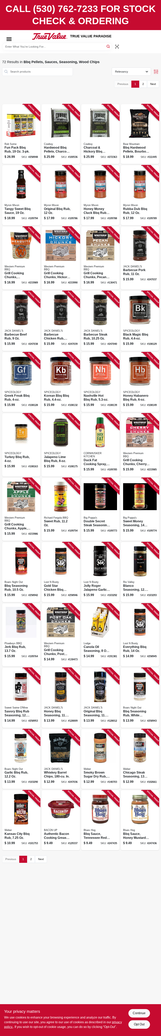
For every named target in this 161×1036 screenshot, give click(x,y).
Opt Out (139, 1024)
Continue (139, 1013)
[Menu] (9, 39)
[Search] (108, 46)
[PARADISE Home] (49, 36)
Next (153, 84)
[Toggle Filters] (156, 71)
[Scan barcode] (117, 46)
